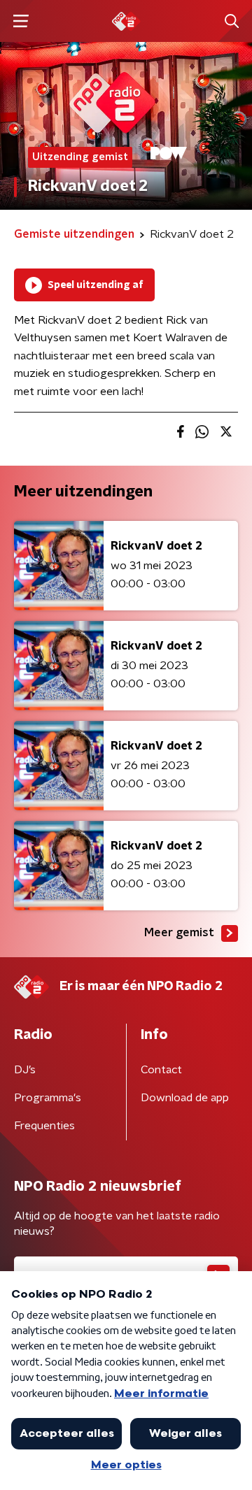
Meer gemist (179, 932)
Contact (161, 1069)
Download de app (185, 1097)
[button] (20, 21)
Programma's (47, 1097)
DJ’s (25, 1069)
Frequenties (44, 1125)
